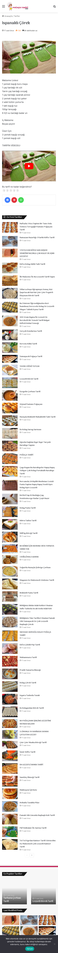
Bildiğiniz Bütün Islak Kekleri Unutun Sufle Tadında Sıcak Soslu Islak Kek (36, 607)
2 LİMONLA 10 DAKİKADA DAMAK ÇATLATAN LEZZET (34, 733)
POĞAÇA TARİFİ (26, 455)
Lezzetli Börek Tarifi (29, 379)
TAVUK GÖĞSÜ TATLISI (29, 366)
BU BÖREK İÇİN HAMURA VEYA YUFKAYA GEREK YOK (37, 547)
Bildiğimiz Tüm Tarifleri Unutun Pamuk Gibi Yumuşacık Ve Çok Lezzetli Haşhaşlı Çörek (37, 621)
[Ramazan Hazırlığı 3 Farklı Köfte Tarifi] (10, 241)
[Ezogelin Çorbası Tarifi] (10, 395)
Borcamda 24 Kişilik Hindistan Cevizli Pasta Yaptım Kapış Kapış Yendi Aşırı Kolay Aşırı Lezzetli (37, 484)
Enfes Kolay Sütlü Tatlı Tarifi (32, 264)
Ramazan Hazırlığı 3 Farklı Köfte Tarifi (37, 237)
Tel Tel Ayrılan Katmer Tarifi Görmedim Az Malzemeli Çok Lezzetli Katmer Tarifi (38, 843)
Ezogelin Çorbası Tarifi (30, 391)
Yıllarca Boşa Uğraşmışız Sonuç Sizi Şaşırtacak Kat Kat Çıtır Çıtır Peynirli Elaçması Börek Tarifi (36, 292)
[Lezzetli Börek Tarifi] (10, 382)
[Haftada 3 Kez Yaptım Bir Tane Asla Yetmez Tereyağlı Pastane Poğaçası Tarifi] (10, 227)
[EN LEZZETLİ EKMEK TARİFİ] (10, 768)
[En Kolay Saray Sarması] (10, 433)
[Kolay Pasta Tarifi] (10, 511)
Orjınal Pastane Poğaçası (31, 404)
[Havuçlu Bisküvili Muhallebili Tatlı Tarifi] (10, 420)
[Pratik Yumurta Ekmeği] (10, 674)
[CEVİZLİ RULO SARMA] (10, 559)
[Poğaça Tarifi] (18, 6)
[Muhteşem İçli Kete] (10, 793)
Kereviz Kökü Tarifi (28, 343)
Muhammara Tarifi (28, 657)
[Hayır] (54, 944)
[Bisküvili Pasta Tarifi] (10, 596)
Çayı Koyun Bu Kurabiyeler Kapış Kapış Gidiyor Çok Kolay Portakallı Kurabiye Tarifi (37, 470)
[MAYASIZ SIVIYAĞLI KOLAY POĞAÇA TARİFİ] (10, 636)
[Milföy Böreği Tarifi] (10, 537)
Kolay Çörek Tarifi (28, 682)
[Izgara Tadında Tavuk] (10, 699)
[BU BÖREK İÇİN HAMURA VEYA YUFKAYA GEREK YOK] (10, 548)
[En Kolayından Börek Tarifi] (10, 712)
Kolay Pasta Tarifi (28, 508)
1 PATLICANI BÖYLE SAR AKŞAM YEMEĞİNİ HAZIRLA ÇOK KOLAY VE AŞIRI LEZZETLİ (37, 253)
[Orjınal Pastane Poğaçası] (10, 408)
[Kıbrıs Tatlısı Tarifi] (10, 524)
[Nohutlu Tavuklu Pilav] (10, 806)
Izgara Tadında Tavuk (30, 695)
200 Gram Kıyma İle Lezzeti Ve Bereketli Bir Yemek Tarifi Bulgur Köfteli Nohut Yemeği (35, 320)
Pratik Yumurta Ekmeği (30, 670)
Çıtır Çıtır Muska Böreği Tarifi (33, 742)
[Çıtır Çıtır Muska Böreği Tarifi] (10, 745)
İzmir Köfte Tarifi (27, 752)
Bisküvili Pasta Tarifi (29, 593)
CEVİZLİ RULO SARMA (29, 557)
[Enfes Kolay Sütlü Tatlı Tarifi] (10, 268)
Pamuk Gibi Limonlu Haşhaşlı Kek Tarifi (37, 815)
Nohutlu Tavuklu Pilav (29, 802)
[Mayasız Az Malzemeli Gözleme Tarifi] (10, 584)
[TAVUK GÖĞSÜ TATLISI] (10, 370)
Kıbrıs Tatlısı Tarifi (28, 520)
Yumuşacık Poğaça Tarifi (31, 356)
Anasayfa (8, 16)
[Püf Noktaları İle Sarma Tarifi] (10, 831)
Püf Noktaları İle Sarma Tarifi (33, 828)
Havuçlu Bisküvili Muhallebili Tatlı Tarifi (37, 417)
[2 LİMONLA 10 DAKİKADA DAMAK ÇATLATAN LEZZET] (10, 734)
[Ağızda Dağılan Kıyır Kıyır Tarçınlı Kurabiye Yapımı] (10, 446)
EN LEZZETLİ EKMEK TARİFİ (31, 764)
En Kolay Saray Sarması (30, 429)
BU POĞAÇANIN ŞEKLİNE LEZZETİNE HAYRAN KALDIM (35, 722)
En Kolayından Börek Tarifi (32, 708)
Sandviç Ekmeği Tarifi (29, 777)
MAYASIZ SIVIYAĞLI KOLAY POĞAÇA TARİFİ (35, 634)
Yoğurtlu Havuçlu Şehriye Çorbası (35, 567)
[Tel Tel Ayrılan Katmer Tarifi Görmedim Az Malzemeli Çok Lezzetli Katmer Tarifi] (10, 844)
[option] (14, 891)
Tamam (30, 949)
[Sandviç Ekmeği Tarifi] (10, 781)
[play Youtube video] (29, 166)
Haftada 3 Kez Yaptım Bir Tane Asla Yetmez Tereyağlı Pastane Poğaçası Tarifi (36, 226)
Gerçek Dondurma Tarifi (31, 331)
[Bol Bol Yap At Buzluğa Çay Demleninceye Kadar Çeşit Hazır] (10, 499)
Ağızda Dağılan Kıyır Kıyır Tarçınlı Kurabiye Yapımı (35, 444)
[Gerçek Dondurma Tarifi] (10, 335)
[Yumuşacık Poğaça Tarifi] (10, 359)
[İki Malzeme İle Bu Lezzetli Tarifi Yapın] (10, 280)
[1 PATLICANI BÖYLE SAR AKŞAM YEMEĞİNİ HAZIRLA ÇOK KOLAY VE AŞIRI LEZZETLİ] (10, 253)
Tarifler (17, 16)
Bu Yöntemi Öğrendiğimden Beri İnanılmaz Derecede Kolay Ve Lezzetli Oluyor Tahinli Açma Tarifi (37, 306)
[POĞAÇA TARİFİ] (10, 458)
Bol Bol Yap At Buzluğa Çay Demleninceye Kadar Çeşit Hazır (34, 497)
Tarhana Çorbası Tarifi (12, 899)
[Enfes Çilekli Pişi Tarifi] (10, 648)
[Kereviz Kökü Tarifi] (10, 347)
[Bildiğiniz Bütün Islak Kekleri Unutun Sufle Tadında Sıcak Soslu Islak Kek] (10, 609)
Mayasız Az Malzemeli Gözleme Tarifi (37, 580)
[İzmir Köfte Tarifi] (10, 755)
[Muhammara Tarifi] (10, 661)
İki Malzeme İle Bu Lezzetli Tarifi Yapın (37, 277)
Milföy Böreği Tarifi (28, 533)
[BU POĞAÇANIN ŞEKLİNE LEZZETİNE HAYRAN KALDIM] (10, 723)
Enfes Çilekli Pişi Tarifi (30, 644)
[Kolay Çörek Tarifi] (10, 686)
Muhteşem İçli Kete (28, 790)
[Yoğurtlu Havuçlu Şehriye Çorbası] (10, 571)
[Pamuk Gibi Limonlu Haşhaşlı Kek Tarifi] (10, 819)
